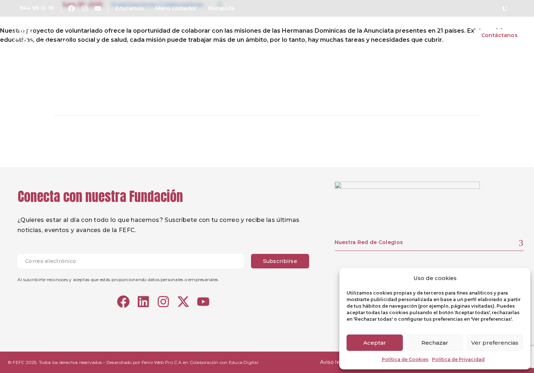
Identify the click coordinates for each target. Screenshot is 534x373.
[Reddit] (129, 92)
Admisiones (450, 35)
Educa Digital (243, 362)
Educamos (130, 8)
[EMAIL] (134, 261)
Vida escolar (402, 35)
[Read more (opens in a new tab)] (32, 8)
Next (462, 137)
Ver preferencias (494, 342)
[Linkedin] (143, 301)
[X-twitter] (183, 301)
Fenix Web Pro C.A (162, 362)
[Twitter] (74, 92)
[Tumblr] (102, 92)
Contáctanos (499, 35)
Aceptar (374, 342)
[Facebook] (71, 8)
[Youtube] (97, 8)
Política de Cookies (405, 359)
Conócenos (301, 35)
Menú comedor (176, 8)
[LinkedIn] (116, 92)
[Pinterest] (88, 92)
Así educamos (350, 35)
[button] (504, 8)
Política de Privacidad (458, 359)
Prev (71, 137)
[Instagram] (84, 8)
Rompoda (221, 8)
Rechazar (434, 342)
